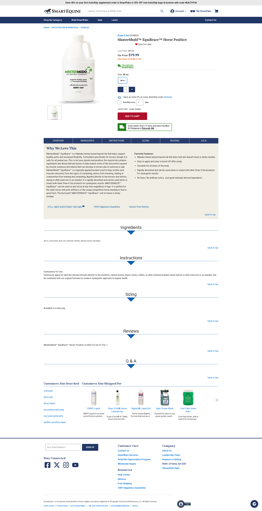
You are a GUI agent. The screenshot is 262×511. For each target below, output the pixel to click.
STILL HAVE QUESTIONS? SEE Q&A (64, 207)
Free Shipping (125, 483)
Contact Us (123, 450)
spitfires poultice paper (55, 422)
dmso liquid (49, 403)
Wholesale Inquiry (127, 463)
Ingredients (87, 140)
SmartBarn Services (128, 455)
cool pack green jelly (53, 416)
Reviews (174, 140)
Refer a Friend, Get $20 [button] (174, 463)
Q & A (203, 140)
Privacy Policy (62, 506)
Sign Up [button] (90, 447)
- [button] (120, 89)
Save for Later (144, 44)
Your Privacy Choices (99, 506)
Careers (135, 506)
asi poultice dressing (54, 409)
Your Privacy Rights (77, 506)
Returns (122, 479)
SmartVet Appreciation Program (134, 459)
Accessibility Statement (120, 506)
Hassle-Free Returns (139, 206)
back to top (210, 214)
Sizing (145, 140)
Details (167, 97)
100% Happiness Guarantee (107, 206)
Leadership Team (171, 455)
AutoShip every (136, 102)
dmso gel (48, 397)
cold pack (48, 391)
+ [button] (132, 89)
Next (217, 400)
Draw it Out (123, 35)
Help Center (124, 474)
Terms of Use (49, 506)
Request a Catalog (171, 459)
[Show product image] (78, 69)
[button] (162, 11)
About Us (167, 450)
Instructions (116, 140)
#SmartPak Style (170, 468)
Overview (58, 140)
